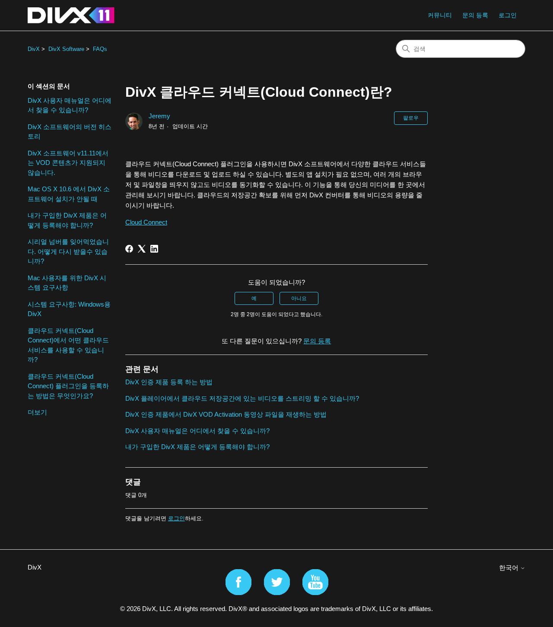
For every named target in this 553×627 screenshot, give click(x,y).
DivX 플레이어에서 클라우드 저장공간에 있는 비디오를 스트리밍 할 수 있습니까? (242, 398)
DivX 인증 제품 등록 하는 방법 (169, 382)
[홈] (71, 15)
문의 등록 (475, 15)
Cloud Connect (146, 222)
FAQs (100, 49)
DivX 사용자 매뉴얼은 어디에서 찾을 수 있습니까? (69, 105)
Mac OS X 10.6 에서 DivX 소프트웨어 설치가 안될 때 (69, 194)
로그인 (176, 518)
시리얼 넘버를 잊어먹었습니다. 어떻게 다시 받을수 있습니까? (68, 251)
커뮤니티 (440, 15)
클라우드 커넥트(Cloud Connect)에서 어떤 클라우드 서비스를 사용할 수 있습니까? (68, 345)
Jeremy (159, 116)
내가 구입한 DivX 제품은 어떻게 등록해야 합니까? (67, 220)
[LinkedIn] (154, 249)
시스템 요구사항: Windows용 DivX (69, 309)
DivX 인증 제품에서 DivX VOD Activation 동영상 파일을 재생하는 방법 (226, 414)
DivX (34, 49)
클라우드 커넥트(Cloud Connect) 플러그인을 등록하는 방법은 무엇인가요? (68, 386)
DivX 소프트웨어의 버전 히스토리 (69, 131)
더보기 (37, 412)
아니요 (299, 298)
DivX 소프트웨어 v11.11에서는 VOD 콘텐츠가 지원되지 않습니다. (68, 162)
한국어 (509, 567)
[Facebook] (129, 249)
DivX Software (66, 49)
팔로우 (411, 118)
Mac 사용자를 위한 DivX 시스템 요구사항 (67, 282)
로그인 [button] (508, 15)
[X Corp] (142, 249)
